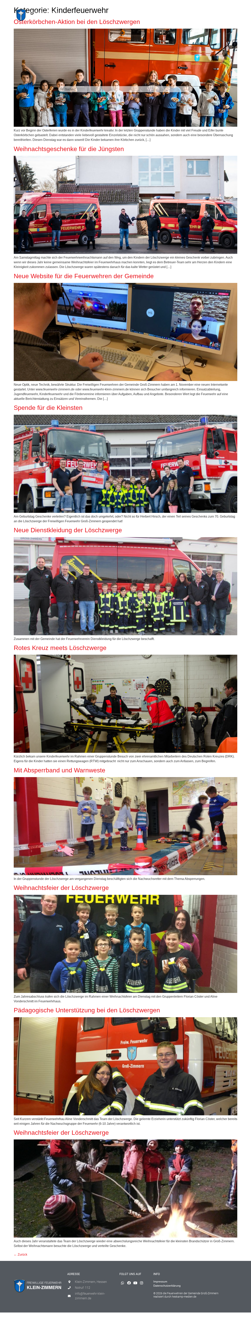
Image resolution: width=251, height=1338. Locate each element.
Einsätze (91, 15)
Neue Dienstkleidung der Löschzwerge (68, 530)
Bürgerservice (166, 15)
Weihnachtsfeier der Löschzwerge (61, 887)
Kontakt (201, 15)
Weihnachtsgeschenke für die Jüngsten (69, 148)
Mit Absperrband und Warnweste (59, 770)
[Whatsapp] (213, 5)
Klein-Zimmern (110, 15)
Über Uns (186, 15)
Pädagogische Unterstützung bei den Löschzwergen (87, 1010)
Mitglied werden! (223, 15)
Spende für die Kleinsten (48, 407)
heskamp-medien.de (184, 1296)
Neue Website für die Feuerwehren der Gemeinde (84, 276)
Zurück (20, 1254)
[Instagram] (232, 5)
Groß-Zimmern (138, 15)
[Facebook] (219, 5)
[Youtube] (226, 5)
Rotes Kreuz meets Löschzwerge (60, 647)
